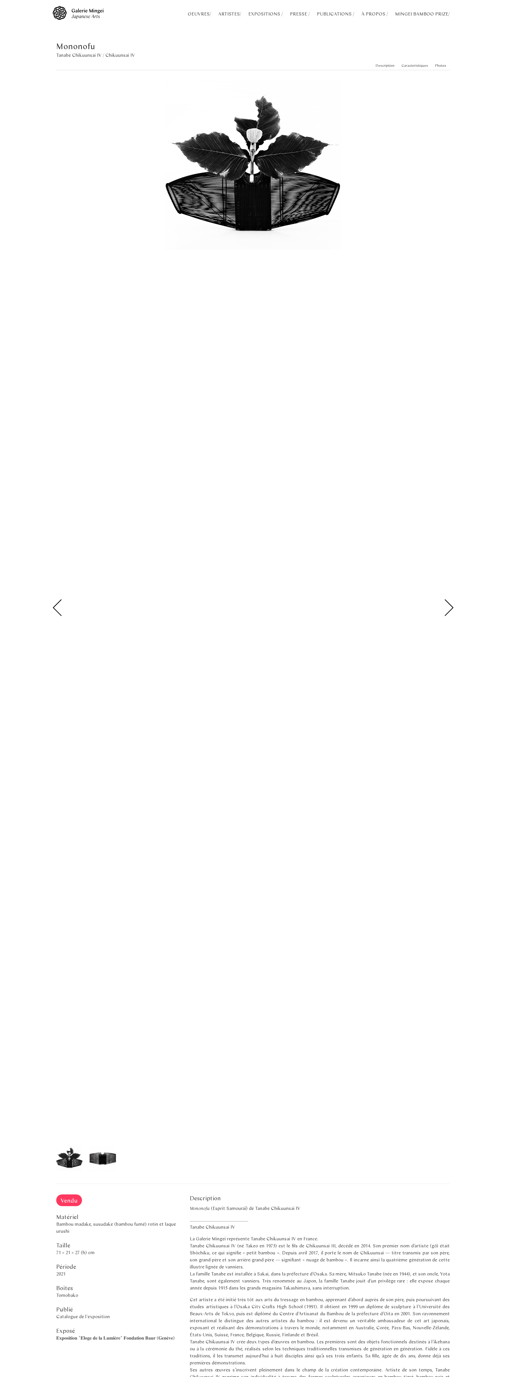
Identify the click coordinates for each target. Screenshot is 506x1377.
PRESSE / (300, 13)
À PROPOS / (374, 13)
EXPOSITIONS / (265, 13)
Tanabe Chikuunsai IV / (80, 55)
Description (385, 65)
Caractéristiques (414, 65)
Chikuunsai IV (120, 55)
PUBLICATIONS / (335, 13)
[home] (78, 18)
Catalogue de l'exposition (83, 1316)
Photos (440, 65)
